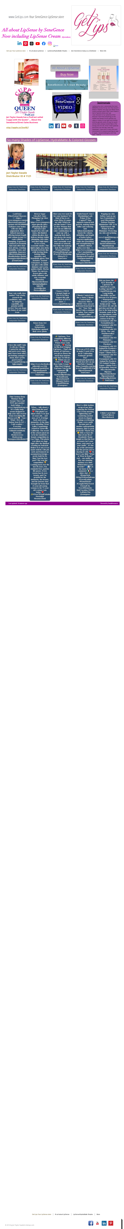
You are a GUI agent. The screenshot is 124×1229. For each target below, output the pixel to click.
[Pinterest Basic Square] (110, 1223)
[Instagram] (49, 43)
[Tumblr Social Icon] (76, 126)
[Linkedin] (19, 43)
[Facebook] (43, 43)
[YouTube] (63, 126)
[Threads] (31, 43)
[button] (104, 79)
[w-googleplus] (55, 47)
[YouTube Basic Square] (97, 1223)
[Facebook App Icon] (90, 1223)
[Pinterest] (25, 43)
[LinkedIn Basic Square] (104, 1223)
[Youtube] (37, 43)
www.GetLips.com (18, 16)
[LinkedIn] (51, 126)
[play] (115, 95)
